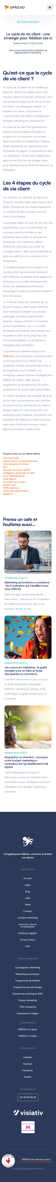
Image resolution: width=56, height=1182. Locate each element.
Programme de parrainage (27, 987)
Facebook (27, 1070)
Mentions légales (27, 933)
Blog (27, 891)
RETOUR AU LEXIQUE (28, 22)
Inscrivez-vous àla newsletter (27, 925)
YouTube (27, 1063)
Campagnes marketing (27, 967)
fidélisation (9, 356)
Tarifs (28, 904)
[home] (14, 7)
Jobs (27, 898)
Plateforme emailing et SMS (28, 993)
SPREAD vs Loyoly (27, 1029)
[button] (50, 7)
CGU (27, 946)
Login (27, 884)
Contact (27, 911)
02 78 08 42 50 (28, 1097)
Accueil (27, 878)
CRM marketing (27, 1006)
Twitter (27, 1077)
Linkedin (27, 1057)
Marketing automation (28, 974)
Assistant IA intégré (27, 1013)
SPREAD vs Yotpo (27, 1035)
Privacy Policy (27, 939)
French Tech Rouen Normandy (36, 1161)
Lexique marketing (28, 917)
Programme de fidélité (27, 980)
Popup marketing (27, 1000)
